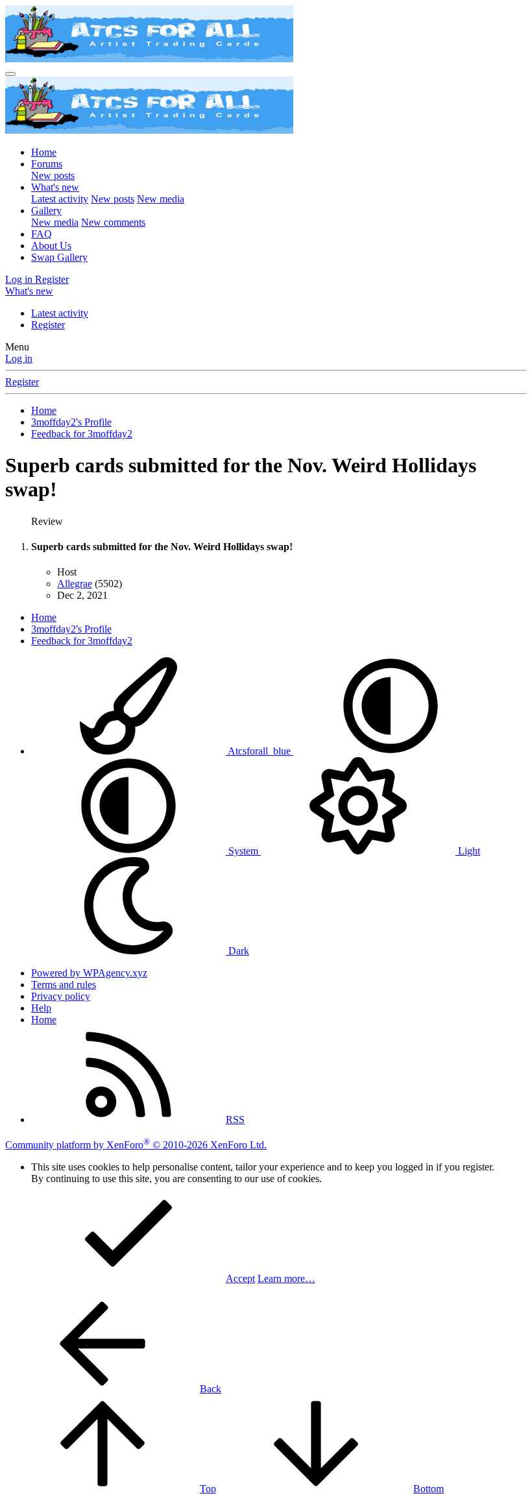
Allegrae (74, 583)
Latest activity (59, 198)
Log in (18, 358)
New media (160, 198)
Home (43, 152)
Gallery (46, 210)
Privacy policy (60, 996)
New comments (113, 222)
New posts (53, 175)
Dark (237, 950)
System (243, 850)
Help (41, 1007)
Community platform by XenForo (136, 1144)
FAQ (41, 233)
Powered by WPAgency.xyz (89, 972)
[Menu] (10, 74)
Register (48, 324)
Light (467, 850)
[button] (390, 750)
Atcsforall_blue (259, 750)
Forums (46, 163)
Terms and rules (63, 984)
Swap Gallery (59, 257)
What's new (55, 187)
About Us (51, 245)
